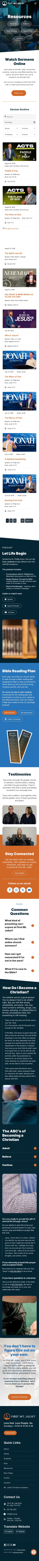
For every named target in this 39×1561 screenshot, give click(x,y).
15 (22, 521)
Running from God (13, 500)
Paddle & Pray (11, 171)
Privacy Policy (21, 1549)
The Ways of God (13, 376)
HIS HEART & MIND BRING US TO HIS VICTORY (19, 295)
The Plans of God (13, 214)
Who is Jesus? (12, 335)
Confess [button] (7, 1165)
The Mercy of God (13, 418)
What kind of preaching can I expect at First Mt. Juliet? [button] (16, 925)
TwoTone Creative (18, 1552)
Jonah (24, 372)
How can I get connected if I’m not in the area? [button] (14, 957)
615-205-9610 (15, 1271)
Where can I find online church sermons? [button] (14, 942)
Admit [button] (6, 1148)
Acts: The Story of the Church (19, 166)
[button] (34, 1552)
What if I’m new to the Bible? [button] (15, 971)
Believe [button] (6, 1156)
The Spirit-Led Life (13, 253)
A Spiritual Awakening (15, 459)
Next (28, 521)
